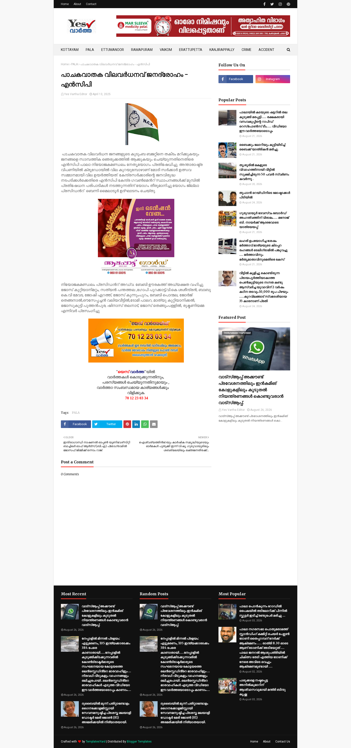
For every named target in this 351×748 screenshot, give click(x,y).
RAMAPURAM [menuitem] (142, 50)
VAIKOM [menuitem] (166, 50)
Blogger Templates (139, 741)
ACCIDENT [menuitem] (266, 50)
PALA (74, 64)
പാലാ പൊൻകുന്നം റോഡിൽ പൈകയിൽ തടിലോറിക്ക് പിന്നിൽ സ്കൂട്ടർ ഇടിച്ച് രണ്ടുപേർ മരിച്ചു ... (263, 611)
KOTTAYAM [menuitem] (70, 50)
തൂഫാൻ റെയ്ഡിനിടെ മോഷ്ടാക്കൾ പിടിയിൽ (264, 195)
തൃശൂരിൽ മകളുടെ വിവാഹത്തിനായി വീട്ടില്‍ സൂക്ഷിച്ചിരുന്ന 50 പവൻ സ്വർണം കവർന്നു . (264, 172)
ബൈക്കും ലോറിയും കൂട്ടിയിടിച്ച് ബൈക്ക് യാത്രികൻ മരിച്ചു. (262, 147)
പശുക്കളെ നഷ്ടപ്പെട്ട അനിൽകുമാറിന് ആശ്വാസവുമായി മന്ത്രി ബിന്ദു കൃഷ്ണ (262, 687)
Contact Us (282, 741)
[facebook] (264, 4)
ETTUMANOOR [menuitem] (112, 50)
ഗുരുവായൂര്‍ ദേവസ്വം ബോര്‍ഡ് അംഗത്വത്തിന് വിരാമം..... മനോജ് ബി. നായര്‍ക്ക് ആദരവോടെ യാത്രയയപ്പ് (264, 220)
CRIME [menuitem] (246, 50)
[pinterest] (288, 4)
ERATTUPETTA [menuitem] (190, 50)
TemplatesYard (96, 741)
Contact (91, 4)
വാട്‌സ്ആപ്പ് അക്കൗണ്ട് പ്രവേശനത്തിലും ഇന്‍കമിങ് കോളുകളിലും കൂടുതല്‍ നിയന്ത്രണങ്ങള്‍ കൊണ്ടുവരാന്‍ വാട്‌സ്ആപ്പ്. (250, 389)
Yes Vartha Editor (75, 94)
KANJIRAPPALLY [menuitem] (221, 50)
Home (65, 4)
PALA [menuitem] (90, 50)
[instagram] (280, 4)
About (77, 4)
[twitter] (272, 4)
